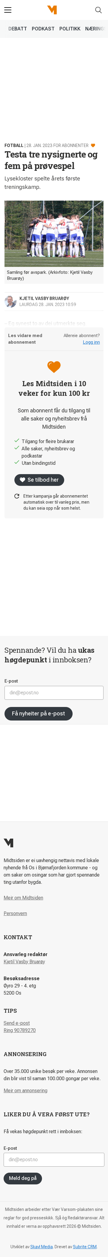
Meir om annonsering (25, 1090)
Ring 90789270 (20, 1030)
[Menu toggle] (8, 10)
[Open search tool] (98, 10)
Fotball (13, 145)
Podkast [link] (43, 29)
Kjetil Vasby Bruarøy (24, 962)
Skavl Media (41, 1246)
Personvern (15, 913)
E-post (11, 681)
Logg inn (91, 342)
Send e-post (17, 1023)
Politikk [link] (69, 29)
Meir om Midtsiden (23, 898)
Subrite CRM (85, 1246)
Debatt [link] (17, 29)
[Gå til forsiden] (52, 10)
